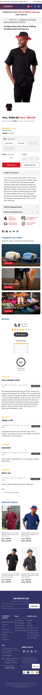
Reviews (29, 620)
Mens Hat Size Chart (33, 633)
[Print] (10, 231)
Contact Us (5, 624)
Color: (8, 154)
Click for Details (6, 655)
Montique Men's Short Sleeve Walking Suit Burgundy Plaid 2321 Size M (10, 534)
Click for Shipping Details (13, 207)
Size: (8, 139)
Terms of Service (31, 638)
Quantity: (24, 154)
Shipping (4, 634)
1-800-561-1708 (9, 668)
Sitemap (4, 637)
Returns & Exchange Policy (13, 212)
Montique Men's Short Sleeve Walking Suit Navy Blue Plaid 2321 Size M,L (30, 534)
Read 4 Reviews (6, 130)
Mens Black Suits (19, 625)
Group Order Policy (7, 632)
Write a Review (21, 334)
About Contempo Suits (8, 622)
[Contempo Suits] (7, 6)
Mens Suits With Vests (21, 630)
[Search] (28, 6)
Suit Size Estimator (32, 630)
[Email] (7, 231)
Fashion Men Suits (19, 628)
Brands (29, 623)
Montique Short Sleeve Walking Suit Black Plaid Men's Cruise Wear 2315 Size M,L (11, 575)
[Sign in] (31, 6)
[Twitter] (14, 231)
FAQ (3, 627)
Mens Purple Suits (20, 623)
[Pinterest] (17, 231)
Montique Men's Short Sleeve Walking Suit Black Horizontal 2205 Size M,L (30, 575)
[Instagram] (31, 651)
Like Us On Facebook (33, 635)
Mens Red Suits (19, 620)
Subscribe (34, 606)
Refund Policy (5, 629)
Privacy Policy (5, 639)
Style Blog (30, 625)
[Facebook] (3, 231)
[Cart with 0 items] (35, 6)
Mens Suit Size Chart (33, 628)
